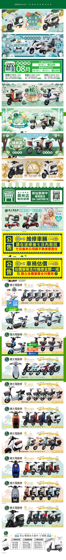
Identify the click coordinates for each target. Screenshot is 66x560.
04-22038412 (33, 362)
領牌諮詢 (53, 113)
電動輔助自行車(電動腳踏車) (24, 113)
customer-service (10, 316)
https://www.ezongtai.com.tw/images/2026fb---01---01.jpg (9, 60)
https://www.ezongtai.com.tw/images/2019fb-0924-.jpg (9, 110)
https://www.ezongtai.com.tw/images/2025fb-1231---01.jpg (9, 56)
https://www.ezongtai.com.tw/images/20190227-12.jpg (9, 96)
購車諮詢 (57, 113)
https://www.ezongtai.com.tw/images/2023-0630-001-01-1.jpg (10, 67)
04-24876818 (33, 368)
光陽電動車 (38, 115)
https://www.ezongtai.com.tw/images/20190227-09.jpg (9, 92)
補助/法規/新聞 (44, 113)
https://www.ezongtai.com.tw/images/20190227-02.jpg (9, 103)
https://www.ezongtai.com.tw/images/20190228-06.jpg (9, 74)
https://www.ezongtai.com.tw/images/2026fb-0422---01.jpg (9, 49)
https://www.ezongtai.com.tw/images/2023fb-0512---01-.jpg (10, 63)
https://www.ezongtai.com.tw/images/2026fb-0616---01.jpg (9, 45)
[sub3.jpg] (12, 303)
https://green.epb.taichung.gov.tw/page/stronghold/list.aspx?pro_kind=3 (17, 334)
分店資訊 (61, 113)
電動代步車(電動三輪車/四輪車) (35, 113)
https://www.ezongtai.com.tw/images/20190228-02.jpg (9, 85)
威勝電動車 (28, 115)
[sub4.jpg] (12, 309)
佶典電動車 (33, 115)
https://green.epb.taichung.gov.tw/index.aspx (14, 320)
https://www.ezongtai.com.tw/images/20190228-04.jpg (9, 81)
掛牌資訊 (49, 113)
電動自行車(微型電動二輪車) (13, 113)
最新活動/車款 (4, 113)
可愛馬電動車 (23, 115)
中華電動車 (43, 115)
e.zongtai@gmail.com (34, 378)
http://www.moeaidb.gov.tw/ (12, 327)
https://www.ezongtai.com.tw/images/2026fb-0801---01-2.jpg (10, 42)
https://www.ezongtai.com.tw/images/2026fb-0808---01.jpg (9, 38)
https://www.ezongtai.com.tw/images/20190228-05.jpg (9, 78)
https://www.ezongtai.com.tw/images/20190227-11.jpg (9, 99)
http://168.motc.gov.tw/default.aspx (13, 331)
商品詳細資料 (8, 230)
